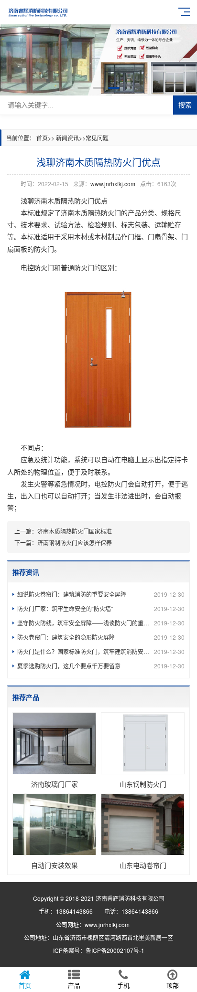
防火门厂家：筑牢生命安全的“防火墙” (101, 608)
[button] (83, 88)
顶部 (172, 985)
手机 (123, 985)
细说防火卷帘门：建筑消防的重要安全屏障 (101, 594)
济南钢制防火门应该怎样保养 (74, 542)
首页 (42, 138)
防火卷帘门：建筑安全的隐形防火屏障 (101, 637)
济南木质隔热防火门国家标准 (74, 531)
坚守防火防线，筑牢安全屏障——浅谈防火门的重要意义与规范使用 (101, 623)
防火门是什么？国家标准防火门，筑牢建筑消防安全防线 (101, 651)
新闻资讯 (67, 138)
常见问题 (97, 138)
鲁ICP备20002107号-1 (115, 950)
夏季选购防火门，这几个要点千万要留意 (101, 666)
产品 (74, 985)
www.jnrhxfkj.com (112, 183)
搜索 (185, 105)
